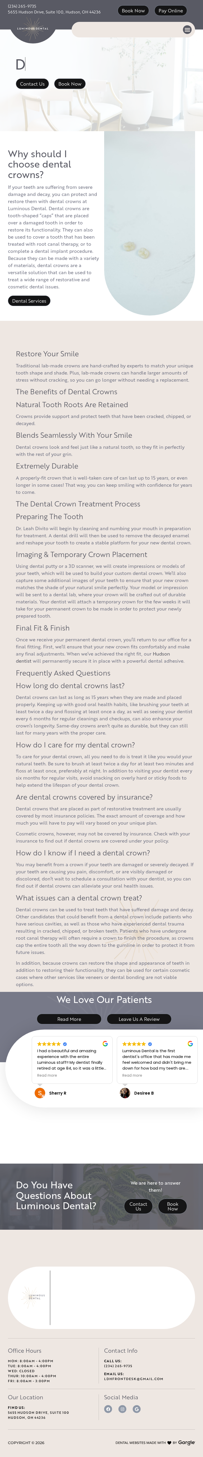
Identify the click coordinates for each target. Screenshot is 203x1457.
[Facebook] (108, 1409)
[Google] (137, 1409)
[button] (187, 29)
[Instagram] (122, 1409)
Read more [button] (47, 1075)
